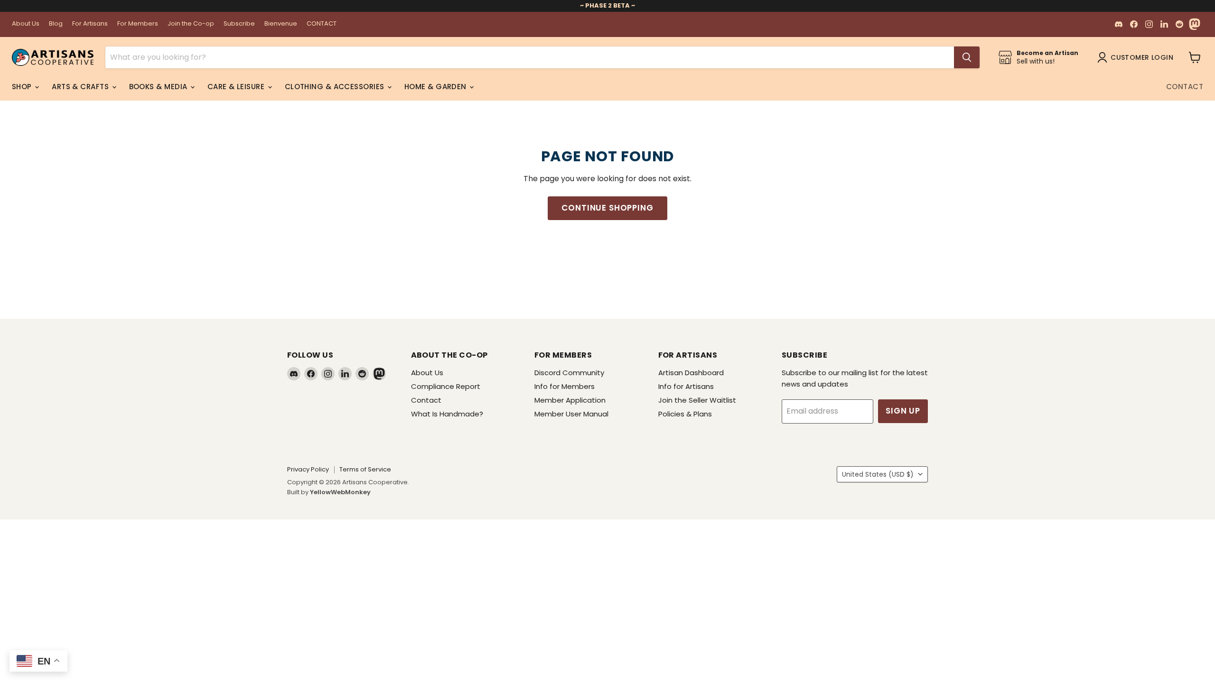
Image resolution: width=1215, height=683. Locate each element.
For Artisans (90, 24)
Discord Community (569, 373)
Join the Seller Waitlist (697, 400)
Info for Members (564, 386)
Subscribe (239, 24)
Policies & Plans (685, 414)
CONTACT (321, 24)
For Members (137, 24)
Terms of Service (365, 469)
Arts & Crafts (81, 87)
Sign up (903, 410)
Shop (23, 87)
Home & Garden (436, 87)
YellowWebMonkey (340, 492)
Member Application (570, 400)
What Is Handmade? (447, 414)
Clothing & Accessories (335, 87)
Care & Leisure (237, 87)
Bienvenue (280, 24)
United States (878, 474)
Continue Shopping (607, 207)
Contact (1184, 87)
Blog (56, 24)
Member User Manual (571, 414)
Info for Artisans (686, 386)
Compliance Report (445, 386)
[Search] (967, 57)
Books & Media (159, 87)
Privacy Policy (308, 469)
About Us (25, 24)
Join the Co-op (191, 24)
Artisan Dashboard (691, 373)
